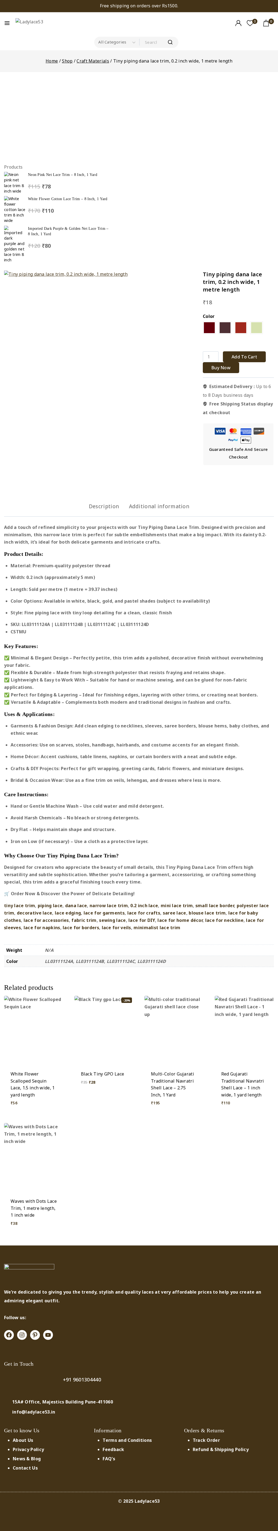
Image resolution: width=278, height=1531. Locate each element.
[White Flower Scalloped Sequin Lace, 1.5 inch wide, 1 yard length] (34, 1030)
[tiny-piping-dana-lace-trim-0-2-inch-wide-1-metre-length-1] (112, 379)
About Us (23, 1440)
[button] (34, 1110)
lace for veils (116, 928)
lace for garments (104, 913)
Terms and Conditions (127, 1440)
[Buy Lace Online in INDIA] (36, 23)
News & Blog (27, 1459)
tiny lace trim (19, 906)
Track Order (206, 1440)
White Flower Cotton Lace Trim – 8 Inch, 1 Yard (68, 199)
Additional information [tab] (159, 506)
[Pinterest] (35, 1335)
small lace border (214, 906)
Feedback (113, 1449)
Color (209, 316)
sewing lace (112, 920)
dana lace (76, 906)
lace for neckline (224, 920)
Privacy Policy (28, 1449)
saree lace (174, 913)
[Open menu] (7, 23)
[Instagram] (22, 1335)
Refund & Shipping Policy (221, 1449)
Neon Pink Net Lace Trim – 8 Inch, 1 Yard (62, 174)
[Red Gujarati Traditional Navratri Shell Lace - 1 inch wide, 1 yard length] (244, 1030)
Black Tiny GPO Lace (102, 1074)
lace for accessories (46, 920)
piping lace (50, 906)
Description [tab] (104, 506)
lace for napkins (42, 928)
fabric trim (83, 920)
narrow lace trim (109, 906)
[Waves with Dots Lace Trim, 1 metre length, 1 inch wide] (34, 1157)
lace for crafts (143, 913)
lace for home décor (180, 920)
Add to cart (244, 357)
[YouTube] (48, 1335)
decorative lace (34, 913)
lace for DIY (141, 920)
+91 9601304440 (82, 1379)
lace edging (68, 913)
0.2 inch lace (144, 906)
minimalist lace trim (157, 928)
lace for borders (81, 928)
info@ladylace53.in (33, 1412)
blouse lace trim (207, 913)
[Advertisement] (56, 119)
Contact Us (25, 1468)
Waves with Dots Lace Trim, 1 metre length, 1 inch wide (34, 1208)
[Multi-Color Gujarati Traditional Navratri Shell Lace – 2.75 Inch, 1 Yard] (174, 1030)
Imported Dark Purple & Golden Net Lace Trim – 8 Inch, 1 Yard (68, 231)
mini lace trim (177, 906)
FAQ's (109, 1459)
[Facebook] (9, 1335)
